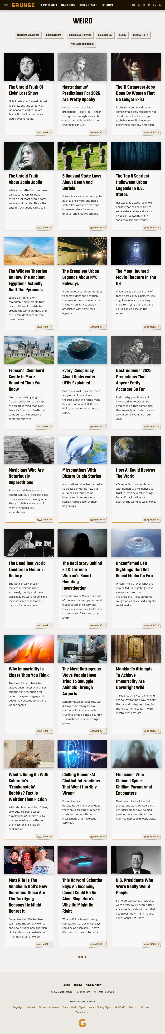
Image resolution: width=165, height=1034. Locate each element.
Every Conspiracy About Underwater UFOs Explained (79, 376)
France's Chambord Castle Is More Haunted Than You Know (26, 379)
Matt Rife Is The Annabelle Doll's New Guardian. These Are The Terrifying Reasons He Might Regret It (28, 895)
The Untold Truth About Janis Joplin (25, 179)
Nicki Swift (120, 1007)
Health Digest (78, 1007)
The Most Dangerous (82, 44)
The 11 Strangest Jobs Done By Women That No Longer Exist (135, 93)
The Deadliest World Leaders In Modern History (27, 569)
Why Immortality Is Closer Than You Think (29, 672)
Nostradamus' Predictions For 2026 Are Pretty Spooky (81, 93)
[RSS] (160, 5)
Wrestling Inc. (82, 1012)
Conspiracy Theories (79, 34)
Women (145, 1007)
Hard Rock (68, 5)
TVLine (42, 1007)
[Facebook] (128, 5)
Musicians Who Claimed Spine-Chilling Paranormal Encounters (134, 783)
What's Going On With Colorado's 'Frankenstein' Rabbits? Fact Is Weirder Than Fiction (28, 786)
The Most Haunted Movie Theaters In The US (136, 277)
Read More (43, 132)
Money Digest (104, 1007)
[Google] (154, 5)
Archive (78, 985)
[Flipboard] (149, 5)
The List (133, 1007)
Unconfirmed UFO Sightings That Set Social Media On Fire (134, 569)
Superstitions (53, 34)
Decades (107, 5)
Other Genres (88, 5)
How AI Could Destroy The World (135, 473)
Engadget (18, 1007)
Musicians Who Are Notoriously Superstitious (26, 476)
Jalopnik (31, 1007)
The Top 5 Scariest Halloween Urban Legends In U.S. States (132, 185)
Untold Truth (140, 34)
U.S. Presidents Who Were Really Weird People (134, 886)
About (66, 985)
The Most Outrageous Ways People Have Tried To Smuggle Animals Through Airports (81, 681)
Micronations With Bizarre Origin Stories (81, 473)
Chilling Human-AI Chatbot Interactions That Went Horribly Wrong (81, 783)
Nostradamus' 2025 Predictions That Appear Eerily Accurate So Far (133, 379)
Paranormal (105, 34)
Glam (65, 1007)
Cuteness (54, 1007)
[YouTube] (133, 5)
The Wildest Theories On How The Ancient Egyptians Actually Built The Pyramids (28, 280)
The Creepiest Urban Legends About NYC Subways (80, 277)
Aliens (122, 34)
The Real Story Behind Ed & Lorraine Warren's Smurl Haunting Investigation (82, 575)
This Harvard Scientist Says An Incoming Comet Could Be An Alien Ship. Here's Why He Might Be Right (82, 895)
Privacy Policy (94, 985)
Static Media (66, 991)
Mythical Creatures (28, 34)
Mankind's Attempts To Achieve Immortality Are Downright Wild (134, 678)
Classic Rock (48, 5)
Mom (91, 1007)
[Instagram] (139, 5)
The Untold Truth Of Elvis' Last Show (26, 90)
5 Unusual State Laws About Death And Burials (81, 182)
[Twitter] (144, 5)
